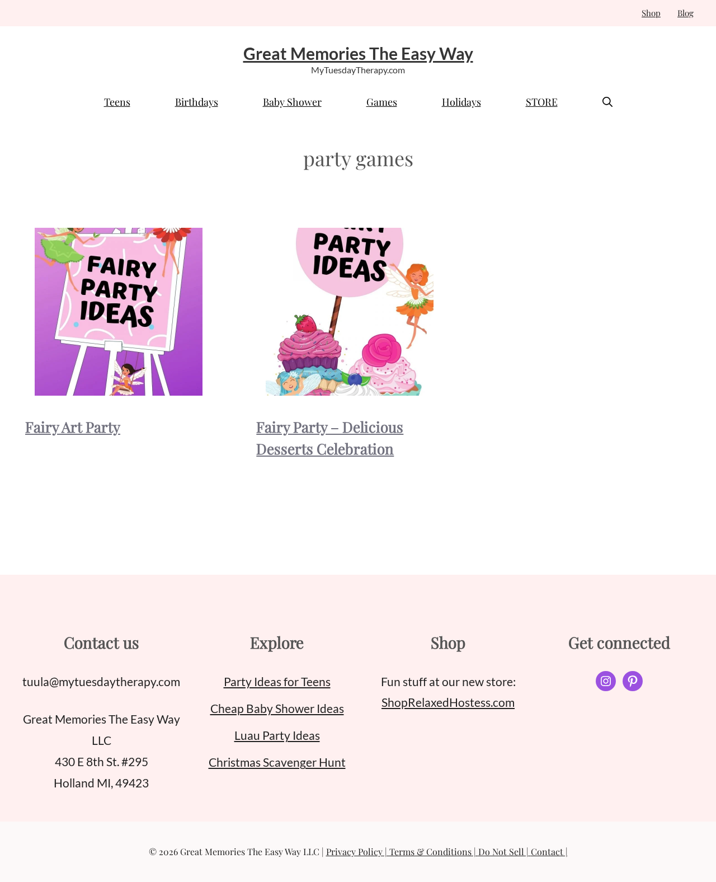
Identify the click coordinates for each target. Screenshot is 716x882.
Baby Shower (292, 102)
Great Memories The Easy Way (358, 53)
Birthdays (196, 102)
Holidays (461, 102)
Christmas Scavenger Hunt (277, 762)
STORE (542, 102)
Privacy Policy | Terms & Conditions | (402, 851)
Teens (117, 102)
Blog (685, 12)
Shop (651, 12)
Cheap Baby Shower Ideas (277, 708)
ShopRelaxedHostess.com (448, 702)
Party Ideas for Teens (277, 681)
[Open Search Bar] (607, 101)
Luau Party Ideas (277, 735)
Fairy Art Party (72, 427)
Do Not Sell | (504, 851)
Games (381, 102)
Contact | (549, 851)
